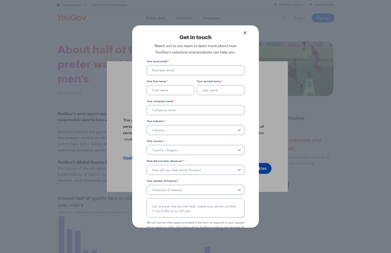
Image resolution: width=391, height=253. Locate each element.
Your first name (157, 81)
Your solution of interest (163, 180)
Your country (156, 140)
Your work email (158, 61)
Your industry (156, 121)
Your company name (161, 101)
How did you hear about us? (165, 160)
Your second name (210, 81)
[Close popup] (245, 33)
